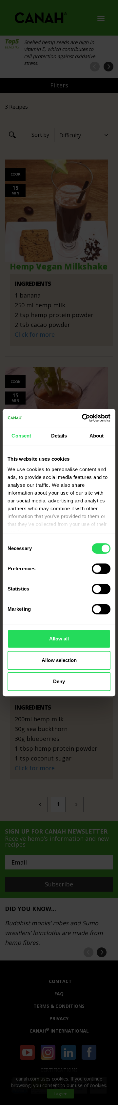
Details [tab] (59, 435)
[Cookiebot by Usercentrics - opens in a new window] (83, 418)
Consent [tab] (21, 435)
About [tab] (96, 435)
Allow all (59, 638)
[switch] (101, 568)
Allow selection (59, 660)
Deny (59, 681)
